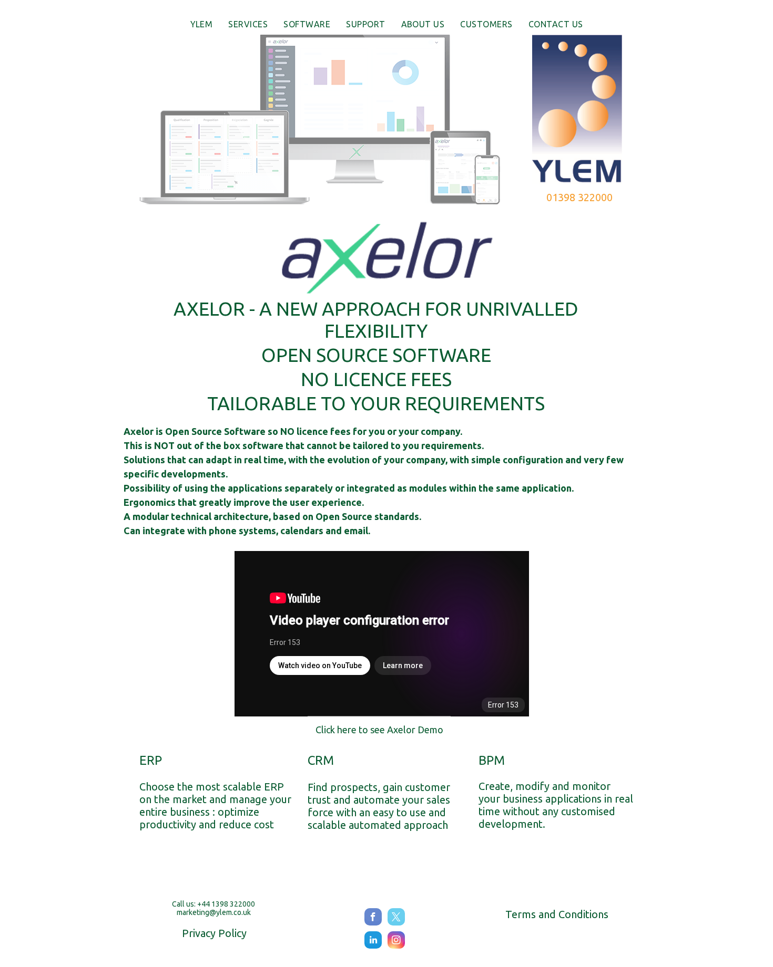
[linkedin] (373, 941)
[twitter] (396, 918)
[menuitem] (201, 23)
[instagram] (396, 941)
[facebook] (373, 918)
